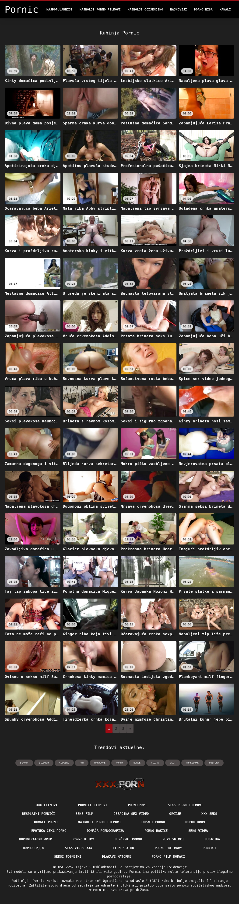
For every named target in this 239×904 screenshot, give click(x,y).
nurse (137, 762)
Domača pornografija (105, 830)
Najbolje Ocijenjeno (145, 9)
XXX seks (209, 813)
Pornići (209, 848)
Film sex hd (123, 848)
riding (155, 762)
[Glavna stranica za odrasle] (119, 784)
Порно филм (195, 822)
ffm (82, 762)
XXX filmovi (47, 805)
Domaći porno (153, 822)
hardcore (99, 762)
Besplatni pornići (38, 813)
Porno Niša (203, 9)
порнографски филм (35, 839)
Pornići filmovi (92, 805)
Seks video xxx (78, 848)
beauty (24, 762)
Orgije (175, 813)
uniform (214, 762)
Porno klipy (83, 839)
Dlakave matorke (116, 856)
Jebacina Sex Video (131, 813)
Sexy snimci (173, 839)
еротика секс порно (48, 830)
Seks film (84, 813)
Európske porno (128, 839)
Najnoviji (178, 9)
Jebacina (212, 839)
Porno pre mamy (168, 848)
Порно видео (33, 848)
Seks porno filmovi (185, 805)
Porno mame (138, 805)
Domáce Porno (45, 822)
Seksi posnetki (67, 856)
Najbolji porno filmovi (100, 9)
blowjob (44, 762)
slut (173, 762)
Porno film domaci (168, 856)
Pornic (100, 890)
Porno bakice (156, 830)
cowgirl (64, 762)
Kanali (225, 9)
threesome (192, 762)
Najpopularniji (59, 9)
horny (119, 762)
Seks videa (198, 830)
